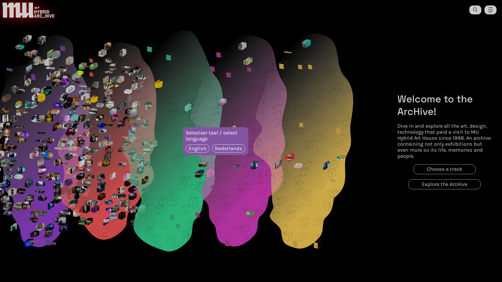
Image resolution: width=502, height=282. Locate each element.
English (198, 148)
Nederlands (228, 148)
